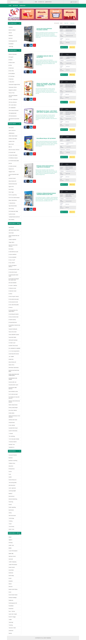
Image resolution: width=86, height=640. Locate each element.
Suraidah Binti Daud (13, 428)
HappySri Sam (12, 171)
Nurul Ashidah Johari (13, 391)
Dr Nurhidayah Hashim (14, 314)
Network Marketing (13, 499)
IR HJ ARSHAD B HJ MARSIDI (14, 348)
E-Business (11, 79)
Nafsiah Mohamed (13, 183)
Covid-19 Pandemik (13, 550)
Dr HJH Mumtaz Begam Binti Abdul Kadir (14, 279)
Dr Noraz (10, 307)
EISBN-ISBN (11, 553)
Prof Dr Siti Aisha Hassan (14, 197)
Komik (10, 578)
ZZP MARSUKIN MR (12, 113)
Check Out (72, 23)
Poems (10, 504)
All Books (11, 27)
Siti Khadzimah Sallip (13, 211)
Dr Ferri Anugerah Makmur (13, 266)
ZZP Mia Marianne (13, 116)
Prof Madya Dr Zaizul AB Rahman (14, 397)
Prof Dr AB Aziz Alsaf (13, 394)
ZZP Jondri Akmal (12, 105)
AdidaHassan (11, 133)
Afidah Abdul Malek (13, 136)
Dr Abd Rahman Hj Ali (13, 251)
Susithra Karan (12, 214)
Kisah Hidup (11, 575)
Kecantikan (11, 570)
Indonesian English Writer (14, 84)
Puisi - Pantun (12, 611)
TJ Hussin (11, 433)
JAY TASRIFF (11, 356)
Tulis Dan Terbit (12, 627)
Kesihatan (11, 572)
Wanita (10, 633)
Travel (10, 523)
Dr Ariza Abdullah (12, 257)
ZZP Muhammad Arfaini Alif (14, 119)
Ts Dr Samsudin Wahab (14, 439)
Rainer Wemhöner (13, 200)
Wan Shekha (11, 219)
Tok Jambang (12, 436)
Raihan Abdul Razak (13, 404)
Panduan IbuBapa (13, 597)
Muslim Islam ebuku (13, 589)
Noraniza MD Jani (12, 382)
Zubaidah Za (11, 447)
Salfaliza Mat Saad (13, 419)
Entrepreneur (12, 468)
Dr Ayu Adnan (12, 262)
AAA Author (11, 127)
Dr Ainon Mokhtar (12, 254)
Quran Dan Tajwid (13, 614)
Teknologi (11, 46)
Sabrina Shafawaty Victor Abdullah (14, 416)
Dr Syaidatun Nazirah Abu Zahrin (14, 326)
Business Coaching (13, 460)
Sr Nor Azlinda (12, 425)
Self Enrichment (12, 515)
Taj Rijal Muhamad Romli (14, 216)
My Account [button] (74, 1)
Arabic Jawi (11, 545)
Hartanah (11, 559)
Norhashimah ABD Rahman (13, 388)
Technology (11, 518)
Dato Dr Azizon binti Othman (13, 245)
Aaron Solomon (12, 130)
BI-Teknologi (11, 76)
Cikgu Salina (11, 242)
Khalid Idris (11, 359)
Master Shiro (11, 364)
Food (10, 474)
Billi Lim (10, 147)
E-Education (11, 81)
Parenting (11, 501)
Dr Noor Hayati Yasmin (14, 296)
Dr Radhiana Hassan (13, 158)
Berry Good (11, 144)
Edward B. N (11, 169)
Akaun (10, 537)
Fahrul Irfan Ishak (12, 331)
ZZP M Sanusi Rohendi (13, 110)
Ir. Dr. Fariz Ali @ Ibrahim (14, 351)
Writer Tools (11, 529)
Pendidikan (11, 43)
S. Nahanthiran (12, 203)
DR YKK (10, 163)
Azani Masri (11, 232)
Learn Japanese (12, 488)
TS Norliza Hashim (13, 441)
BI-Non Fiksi (11, 70)
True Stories (11, 526)
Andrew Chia (11, 141)
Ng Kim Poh (11, 186)
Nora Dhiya (11, 189)
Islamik (10, 32)
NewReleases (22, 5)
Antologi (10, 542)
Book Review (49, 1)
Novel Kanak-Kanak (13, 594)
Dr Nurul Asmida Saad (13, 316)
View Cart (66, 23)
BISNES (10, 548)
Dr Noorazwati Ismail (13, 302)
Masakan (11, 35)
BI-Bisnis (10, 59)
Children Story (12, 463)
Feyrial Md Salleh (12, 337)
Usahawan (11, 630)
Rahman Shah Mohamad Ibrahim (14, 401)
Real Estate (11, 510)
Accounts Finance (13, 455)
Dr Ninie (10, 293)
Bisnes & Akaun (12, 30)
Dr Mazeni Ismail (12, 288)
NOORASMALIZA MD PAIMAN (13, 379)
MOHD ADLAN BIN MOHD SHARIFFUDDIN (14, 375)
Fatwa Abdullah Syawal (14, 334)
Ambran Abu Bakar (13, 138)
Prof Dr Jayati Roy (13, 194)
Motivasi (10, 38)
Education (11, 466)
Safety (10, 512)
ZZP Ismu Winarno (13, 102)
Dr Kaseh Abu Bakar (13, 155)
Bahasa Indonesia (13, 54)
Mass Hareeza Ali (12, 181)
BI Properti (11, 57)
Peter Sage (11, 192)
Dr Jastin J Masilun (13, 285)
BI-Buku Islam (12, 62)
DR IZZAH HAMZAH (12, 282)
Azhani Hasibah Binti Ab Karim (14, 236)
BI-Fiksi (10, 65)
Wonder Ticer (12, 444)
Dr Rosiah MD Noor (13, 322)
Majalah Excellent (13, 90)
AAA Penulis (11, 227)
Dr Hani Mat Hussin (13, 272)
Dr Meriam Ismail (12, 291)
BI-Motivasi (11, 68)
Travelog (11, 625)
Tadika (10, 619)
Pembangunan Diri (13, 41)
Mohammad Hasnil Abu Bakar (14, 371)
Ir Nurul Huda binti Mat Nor (14, 175)
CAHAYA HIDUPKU (12, 239)
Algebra (10, 539)
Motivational (11, 496)
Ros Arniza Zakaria (13, 410)
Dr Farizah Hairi (12, 152)
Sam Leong (11, 208)
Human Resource (12, 479)
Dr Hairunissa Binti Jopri (14, 269)
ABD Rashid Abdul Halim (14, 230)
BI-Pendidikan (12, 73)
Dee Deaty (11, 249)
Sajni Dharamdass (13, 205)
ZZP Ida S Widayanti (13, 99)
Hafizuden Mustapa (13, 340)
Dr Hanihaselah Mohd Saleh (13, 275)
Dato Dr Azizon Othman (14, 149)
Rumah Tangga (12, 616)
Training (10, 521)
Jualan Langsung (12, 561)
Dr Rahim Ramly (12, 319)
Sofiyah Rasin (12, 422)
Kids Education (12, 485)
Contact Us (41, 1)
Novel (10, 592)
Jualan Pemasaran (13, 564)
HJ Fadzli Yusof (12, 342)
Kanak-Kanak (12, 567)
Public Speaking (12, 507)
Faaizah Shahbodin (13, 329)
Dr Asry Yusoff (12, 260)
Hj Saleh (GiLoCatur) (13, 345)
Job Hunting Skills (12, 482)
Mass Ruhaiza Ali (12, 362)
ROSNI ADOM (11, 413)
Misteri (10, 583)
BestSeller (15, 5)
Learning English (12, 490)
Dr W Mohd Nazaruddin (14, 160)
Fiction (10, 471)
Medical (10, 493)
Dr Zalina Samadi (12, 166)
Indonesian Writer (13, 87)
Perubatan (11, 608)
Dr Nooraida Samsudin (14, 299)
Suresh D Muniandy (13, 430)
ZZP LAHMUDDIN (12, 107)
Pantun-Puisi (11, 92)
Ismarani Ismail (12, 178)
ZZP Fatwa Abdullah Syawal (13, 96)
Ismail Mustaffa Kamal (14, 353)
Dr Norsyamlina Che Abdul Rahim (13, 311)
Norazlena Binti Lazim (13, 384)
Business (11, 457)
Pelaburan (11, 600)
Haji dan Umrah (12, 556)
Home (36, 1)
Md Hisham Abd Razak (13, 367)
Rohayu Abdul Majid (13, 407)
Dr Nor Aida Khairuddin (14, 304)
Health (10, 477)
